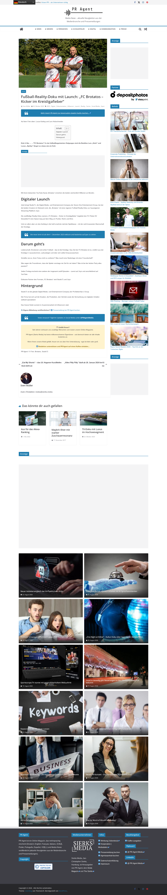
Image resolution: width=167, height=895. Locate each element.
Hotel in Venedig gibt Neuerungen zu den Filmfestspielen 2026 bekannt (112, 681)
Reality (83, 106)
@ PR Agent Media (135, 852)
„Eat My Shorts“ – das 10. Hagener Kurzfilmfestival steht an (41, 364)
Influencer (70, 106)
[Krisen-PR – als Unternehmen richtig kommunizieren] (116, 713)
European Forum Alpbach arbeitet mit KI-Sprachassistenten (111, 591)
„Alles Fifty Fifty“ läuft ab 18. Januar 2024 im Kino (84, 364)
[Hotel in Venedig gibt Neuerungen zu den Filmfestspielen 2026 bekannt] (116, 667)
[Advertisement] (63, 171)
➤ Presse (123, 29)
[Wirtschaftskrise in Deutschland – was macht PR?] (51, 804)
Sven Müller (26, 106)
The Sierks (88, 871)
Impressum (105, 864)
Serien (88, 106)
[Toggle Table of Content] (66, 128)
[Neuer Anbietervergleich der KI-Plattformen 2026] (51, 575)
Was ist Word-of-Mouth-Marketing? (101, 820)
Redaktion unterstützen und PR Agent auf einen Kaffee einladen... (64, 346)
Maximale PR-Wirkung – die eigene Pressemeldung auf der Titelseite (50, 774)
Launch (77, 106)
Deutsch (22, 2)
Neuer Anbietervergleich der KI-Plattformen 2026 (42, 591)
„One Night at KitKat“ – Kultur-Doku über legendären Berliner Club (114, 637)
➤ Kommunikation (107, 29)
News (23, 91)
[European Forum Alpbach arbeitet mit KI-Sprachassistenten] (116, 575)
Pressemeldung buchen (110, 852)
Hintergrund (60, 137)
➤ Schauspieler (78, 29)
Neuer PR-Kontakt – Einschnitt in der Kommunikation (109, 774)
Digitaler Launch (62, 132)
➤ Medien (49, 29)
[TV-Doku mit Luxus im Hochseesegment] (93, 413)
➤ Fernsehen (62, 29)
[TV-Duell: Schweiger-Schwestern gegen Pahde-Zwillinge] (51, 621)
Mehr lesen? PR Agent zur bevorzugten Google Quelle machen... (65, 113)
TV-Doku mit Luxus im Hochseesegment (93, 431)
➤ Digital (92, 29)
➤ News (38, 29)
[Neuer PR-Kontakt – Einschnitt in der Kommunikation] (116, 759)
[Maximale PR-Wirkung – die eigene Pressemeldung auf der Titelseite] (51, 759)
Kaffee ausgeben (134, 841)
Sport (102, 106)
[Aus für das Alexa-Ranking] (32, 413)
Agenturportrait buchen (110, 856)
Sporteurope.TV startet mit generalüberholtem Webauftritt (46, 683)
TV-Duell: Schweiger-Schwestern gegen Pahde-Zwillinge (44, 637)
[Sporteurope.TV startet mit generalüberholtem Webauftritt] (51, 667)
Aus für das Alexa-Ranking (30, 431)
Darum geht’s (61, 135)
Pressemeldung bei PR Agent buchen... (66, 310)
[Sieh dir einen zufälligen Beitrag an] (145, 29)
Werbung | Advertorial (109, 841)
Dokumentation (61, 106)
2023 (48, 106)
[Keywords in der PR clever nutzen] (51, 713)
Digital (53, 106)
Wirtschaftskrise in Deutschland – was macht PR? (42, 820)
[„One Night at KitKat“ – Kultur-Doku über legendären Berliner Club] (116, 621)
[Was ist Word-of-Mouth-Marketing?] (116, 804)
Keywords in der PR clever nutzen (35, 729)
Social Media (96, 106)
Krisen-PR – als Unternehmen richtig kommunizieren (108, 729)
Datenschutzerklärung (109, 861)
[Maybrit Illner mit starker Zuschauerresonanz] (62, 413)
